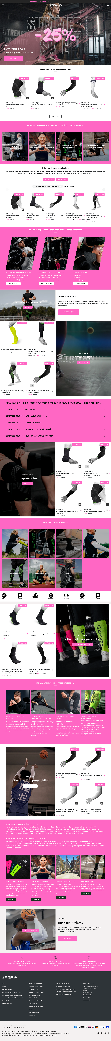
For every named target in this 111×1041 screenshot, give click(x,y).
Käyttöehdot (42, 1033)
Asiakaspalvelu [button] (62, 984)
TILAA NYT (13, 58)
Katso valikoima (13, 283)
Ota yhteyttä (6, 1001)
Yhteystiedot (39, 1031)
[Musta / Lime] (82, 111)
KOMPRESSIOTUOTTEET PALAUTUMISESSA (23, 422)
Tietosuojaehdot (30, 1033)
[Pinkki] (92, 111)
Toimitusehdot (51, 1031)
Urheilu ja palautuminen (90, 723)
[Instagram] (101, 1033)
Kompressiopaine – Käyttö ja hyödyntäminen (42, 722)
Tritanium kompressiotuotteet (11, 992)
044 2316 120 (86, 1000)
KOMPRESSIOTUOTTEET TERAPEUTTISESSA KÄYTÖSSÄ (28, 429)
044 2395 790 (87, 995)
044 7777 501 (87, 997)
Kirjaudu (28, 307)
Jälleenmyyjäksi (7, 1004)
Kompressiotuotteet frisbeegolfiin (12, 998)
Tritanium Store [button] (35, 984)
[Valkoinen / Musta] (85, 111)
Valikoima (62, 179)
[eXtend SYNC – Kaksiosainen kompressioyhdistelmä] (95, 111)
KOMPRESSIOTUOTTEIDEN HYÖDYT (20, 409)
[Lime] (88, 111)
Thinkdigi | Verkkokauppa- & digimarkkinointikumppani (35, 1035)
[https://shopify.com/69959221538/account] (105, 1033)
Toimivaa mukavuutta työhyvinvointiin (64, 722)
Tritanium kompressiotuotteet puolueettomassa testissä (17, 722)
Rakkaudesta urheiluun (36, 1006)
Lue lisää (48, 179)
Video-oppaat (33, 989)
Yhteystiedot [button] (88, 984)
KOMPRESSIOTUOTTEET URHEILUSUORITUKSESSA (26, 416)
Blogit (31, 1009)
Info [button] (4, 984)
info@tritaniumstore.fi (64, 994)
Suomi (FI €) (18, 1027)
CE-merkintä (33, 998)
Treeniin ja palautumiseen (82, 645)
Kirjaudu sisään (69, 312)
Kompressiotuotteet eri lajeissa (12, 995)
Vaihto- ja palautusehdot (12, 1033)
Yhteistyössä (7, 1035)
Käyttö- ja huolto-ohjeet (36, 992)
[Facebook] (98, 1033)
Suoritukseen (83, 362)
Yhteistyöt (32, 1015)
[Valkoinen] (33, 676)
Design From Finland (35, 1001)
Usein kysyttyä (27, 1031)
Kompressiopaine (34, 995)
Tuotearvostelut (7, 989)
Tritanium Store (10, 1031)
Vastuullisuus (33, 1004)
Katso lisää (55, 116)
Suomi (6, 1027)
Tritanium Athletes (30, 930)
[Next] (103, 189)
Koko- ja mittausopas (36, 986)
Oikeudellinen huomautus (59, 1033)
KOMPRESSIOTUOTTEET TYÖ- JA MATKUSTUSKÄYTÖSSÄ (29, 436)
